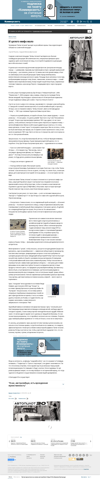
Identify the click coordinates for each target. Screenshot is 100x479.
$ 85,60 (12, 25)
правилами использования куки (42, 31)
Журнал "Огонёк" (12, 36)
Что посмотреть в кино (40, 25)
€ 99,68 (17, 25)
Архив (28, 456)
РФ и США (50, 25)
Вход (84, 21)
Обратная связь (58, 454)
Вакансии (42, 456)
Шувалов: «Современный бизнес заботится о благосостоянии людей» (19, 443)
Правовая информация (60, 456)
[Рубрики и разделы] (91, 21)
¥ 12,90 (22, 25)
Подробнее (86, 469)
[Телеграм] (70, 455)
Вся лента (84, 477)
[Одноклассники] (80, 455)
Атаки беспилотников (59, 25)
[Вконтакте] (73, 455)
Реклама (42, 454)
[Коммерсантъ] (12, 22)
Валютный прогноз (81, 25)
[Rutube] (83, 455)
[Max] (87, 455)
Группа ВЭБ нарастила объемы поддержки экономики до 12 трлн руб (39, 443)
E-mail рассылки (58, 458)
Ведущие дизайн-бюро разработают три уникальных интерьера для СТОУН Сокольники (79, 444)
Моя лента (17, 477)
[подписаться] (15, 398)
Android (42, 458)
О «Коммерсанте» (31, 454)
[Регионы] (78, 21)
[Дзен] (77, 455)
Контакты (29, 458)
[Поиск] (88, 21)
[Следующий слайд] (90, 441)
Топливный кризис (71, 25)
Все (21, 437)
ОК (89, 31)
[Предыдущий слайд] (9, 441)
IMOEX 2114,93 (28, 25)
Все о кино (11, 398)
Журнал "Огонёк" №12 (14, 393)
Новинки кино (22, 398)
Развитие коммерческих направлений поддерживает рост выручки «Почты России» (59, 444)
